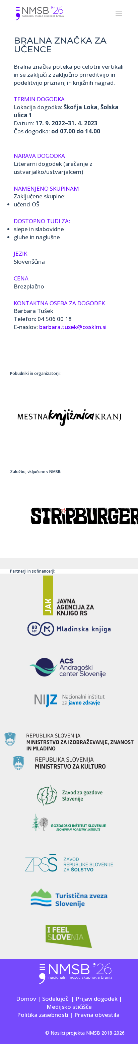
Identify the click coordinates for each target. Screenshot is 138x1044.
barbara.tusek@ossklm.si (73, 327)
